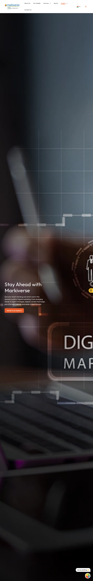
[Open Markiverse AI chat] (87, 575)
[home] (13, 6)
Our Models (36, 3)
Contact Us (27, 10)
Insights (63, 3)
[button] (47, 3)
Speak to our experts (14, 310)
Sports (56, 3)
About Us (27, 3)
